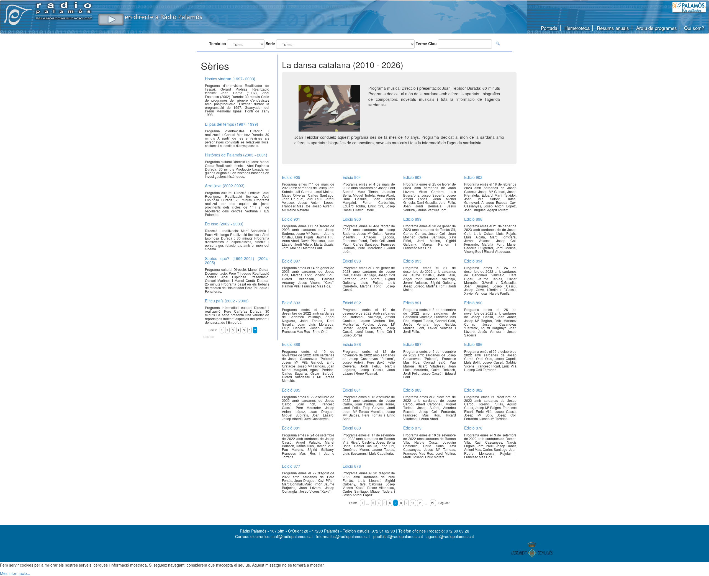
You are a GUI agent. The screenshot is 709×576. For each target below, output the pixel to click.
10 (413, 503)
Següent (443, 503)
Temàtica (217, 43)
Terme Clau (426, 43)
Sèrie (270, 43)
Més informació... (15, 573)
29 (433, 503)
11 (420, 503)
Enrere (353, 503)
